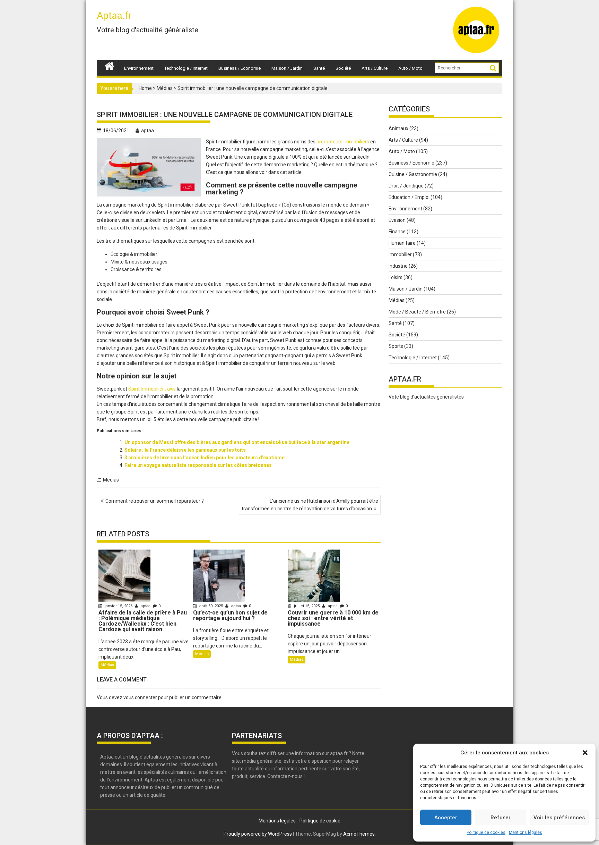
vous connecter (140, 697)
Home (145, 88)
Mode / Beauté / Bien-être (417, 312)
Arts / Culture (375, 68)
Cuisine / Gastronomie (413, 174)
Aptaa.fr (114, 15)
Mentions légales (525, 832)
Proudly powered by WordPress (258, 834)
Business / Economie (239, 68)
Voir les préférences (559, 817)
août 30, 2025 (211, 606)
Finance (397, 231)
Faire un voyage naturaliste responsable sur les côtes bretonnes (198, 465)
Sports (396, 346)
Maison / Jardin (287, 68)
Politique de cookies (486, 832)
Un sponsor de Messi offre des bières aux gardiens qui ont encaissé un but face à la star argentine (236, 442)
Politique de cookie (320, 820)
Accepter (445, 817)
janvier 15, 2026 (118, 606)
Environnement (139, 68)
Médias (165, 88)
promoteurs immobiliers (342, 141)
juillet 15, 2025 (307, 606)
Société (343, 68)
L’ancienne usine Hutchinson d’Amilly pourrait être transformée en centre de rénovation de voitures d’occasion (310, 504)
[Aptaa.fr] (109, 65)
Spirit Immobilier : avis (152, 389)
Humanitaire (402, 243)
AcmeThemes (359, 834)
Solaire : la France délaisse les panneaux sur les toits (185, 450)
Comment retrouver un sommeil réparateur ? (154, 501)
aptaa (147, 130)
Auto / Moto (410, 68)
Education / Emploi (409, 197)
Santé (319, 68)
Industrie (398, 266)
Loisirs (395, 277)
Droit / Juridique (406, 186)
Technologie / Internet (186, 68)
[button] (585, 752)
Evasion (397, 220)
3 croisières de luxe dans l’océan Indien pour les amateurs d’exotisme (204, 457)
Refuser (501, 817)
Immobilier (400, 254)
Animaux (398, 128)
